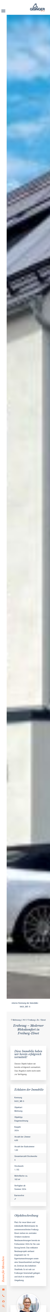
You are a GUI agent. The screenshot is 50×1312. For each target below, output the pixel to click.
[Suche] (3, 1307)
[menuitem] (3, 1289)
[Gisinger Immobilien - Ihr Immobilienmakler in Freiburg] (37, 7)
